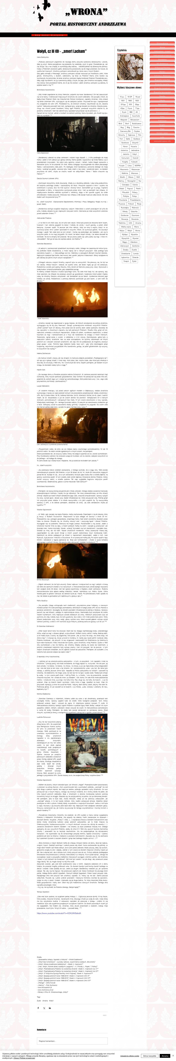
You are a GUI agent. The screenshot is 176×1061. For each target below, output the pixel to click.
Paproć (130, 188)
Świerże (135, 257)
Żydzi (39, 1001)
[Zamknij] (173, 1056)
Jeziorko (126, 154)
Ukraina (45, 1001)
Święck (126, 261)
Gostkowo (125, 143)
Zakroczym (124, 246)
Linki (162, 137)
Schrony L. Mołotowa (162, 76)
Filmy (162, 117)
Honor (125, 146)
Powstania (162, 60)
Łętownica (125, 257)
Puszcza (122, 204)
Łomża (136, 253)
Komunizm (126, 158)
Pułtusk (131, 204)
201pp (123, 104)
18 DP (129, 97)
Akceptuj (165, 1056)
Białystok (124, 120)
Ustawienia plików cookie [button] (129, 1056)
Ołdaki (121, 188)
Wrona (137, 231)
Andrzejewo (124, 116)
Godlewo (136, 139)
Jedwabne (135, 150)
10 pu (122, 97)
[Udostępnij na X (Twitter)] (44, 1008)
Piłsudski (125, 192)
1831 (123, 101)
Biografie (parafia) (162, 84)
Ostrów (135, 185)
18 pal (137, 97)
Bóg (128, 127)
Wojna (122, 231)
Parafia (162, 96)
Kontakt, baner (162, 133)
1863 (130, 101)
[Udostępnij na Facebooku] (38, 1008)
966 (131, 112)
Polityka (126, 196)
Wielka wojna (126, 227)
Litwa (130, 166)
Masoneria (124, 169)
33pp (137, 104)
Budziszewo (136, 123)
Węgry (124, 242)
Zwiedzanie (125, 253)
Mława (130, 177)
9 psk (124, 112)
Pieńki (138, 188)
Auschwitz (136, 116)
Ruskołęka (125, 208)
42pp (122, 108)
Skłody (125, 211)
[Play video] (72, 931)
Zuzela (134, 250)
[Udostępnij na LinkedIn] (50, 1008)
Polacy (134, 192)
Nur (140, 181)
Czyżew (137, 131)
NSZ (138, 177)
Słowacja (124, 219)
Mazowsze (136, 169)
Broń (127, 123)
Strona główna (162, 43)
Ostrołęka (125, 185)
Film (139, 135)
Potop (134, 196)
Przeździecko (135, 200)
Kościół (135, 158)
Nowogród (131, 181)
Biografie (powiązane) (162, 92)
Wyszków (134, 234)
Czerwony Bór (125, 131)
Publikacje (162, 121)
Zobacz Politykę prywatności (24, 1058)
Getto (128, 139)
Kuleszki (134, 162)
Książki (162, 125)
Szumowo (135, 215)
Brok (120, 123)
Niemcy (121, 181)
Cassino (136, 127)
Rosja (139, 204)
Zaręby (125, 250)
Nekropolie (162, 104)
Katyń (135, 154)
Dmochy (122, 135)
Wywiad (135, 238)
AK (137, 112)
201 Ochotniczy (162, 64)
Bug (122, 127)
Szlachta (134, 211)
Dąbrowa (131, 135)
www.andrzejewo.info (162, 141)
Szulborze (124, 215)
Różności (135, 208)
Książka (125, 162)
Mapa (162, 129)
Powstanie (123, 200)
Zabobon (134, 242)
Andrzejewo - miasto (162, 51)
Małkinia (125, 173)
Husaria (134, 146)
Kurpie (121, 166)
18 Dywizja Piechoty (162, 68)
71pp (137, 108)
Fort (121, 139)
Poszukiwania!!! (162, 113)
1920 (137, 101)
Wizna (136, 227)
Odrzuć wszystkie (149, 1056)
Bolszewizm (135, 120)
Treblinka (122, 223)
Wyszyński (125, 238)
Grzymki (135, 143)
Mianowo (134, 173)
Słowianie (135, 219)
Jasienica (124, 150)
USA (130, 223)
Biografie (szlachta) (162, 80)
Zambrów (135, 246)
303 (130, 104)
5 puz (130, 108)
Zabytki (162, 100)
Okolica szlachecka (162, 109)
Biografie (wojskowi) (162, 88)
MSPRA (138, 166)
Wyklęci (125, 234)
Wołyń (51, 1001)
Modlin (122, 177)
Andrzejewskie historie (162, 55)
